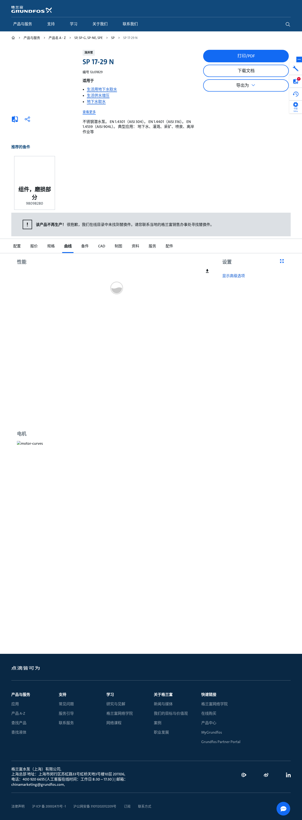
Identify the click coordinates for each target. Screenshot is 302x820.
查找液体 (18, 732)
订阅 (127, 806)
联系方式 (144, 806)
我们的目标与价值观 (171, 713)
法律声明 (18, 806)
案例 (157, 722)
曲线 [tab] (68, 246)
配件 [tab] (169, 246)
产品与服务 (20, 694)
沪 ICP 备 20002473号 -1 (49, 806)
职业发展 (161, 732)
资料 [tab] (135, 246)
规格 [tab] (51, 246)
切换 (299, 59)
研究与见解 (115, 704)
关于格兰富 (163, 694)
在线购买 (208, 713)
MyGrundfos (211, 732)
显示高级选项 (233, 276)
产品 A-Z (18, 713)
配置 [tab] (17, 246)
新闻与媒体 (163, 704)
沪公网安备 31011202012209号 (94, 806)
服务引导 (66, 713)
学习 (110, 694)
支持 (62, 694)
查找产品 (18, 722)
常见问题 (66, 704)
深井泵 (88, 53)
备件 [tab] (85, 246)
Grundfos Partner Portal (220, 741)
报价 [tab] (34, 246)
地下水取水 (96, 101)
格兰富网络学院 (119, 713)
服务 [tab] (152, 246)
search (288, 24)
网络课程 (114, 722)
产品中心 (208, 722)
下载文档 (246, 71)
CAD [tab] (101, 246)
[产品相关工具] (295, 68)
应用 (15, 704)
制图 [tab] (118, 246)
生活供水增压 (98, 95)
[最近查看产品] (295, 94)
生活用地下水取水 (102, 89)
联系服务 (66, 722)
